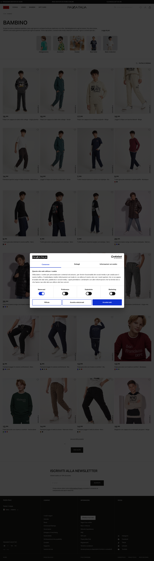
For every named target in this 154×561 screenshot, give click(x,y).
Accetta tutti (107, 302)
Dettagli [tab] (77, 264)
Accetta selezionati (77, 302)
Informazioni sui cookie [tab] (108, 264)
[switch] (65, 293)
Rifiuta (46, 302)
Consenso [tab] (45, 264)
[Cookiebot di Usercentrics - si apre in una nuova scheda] (113, 257)
